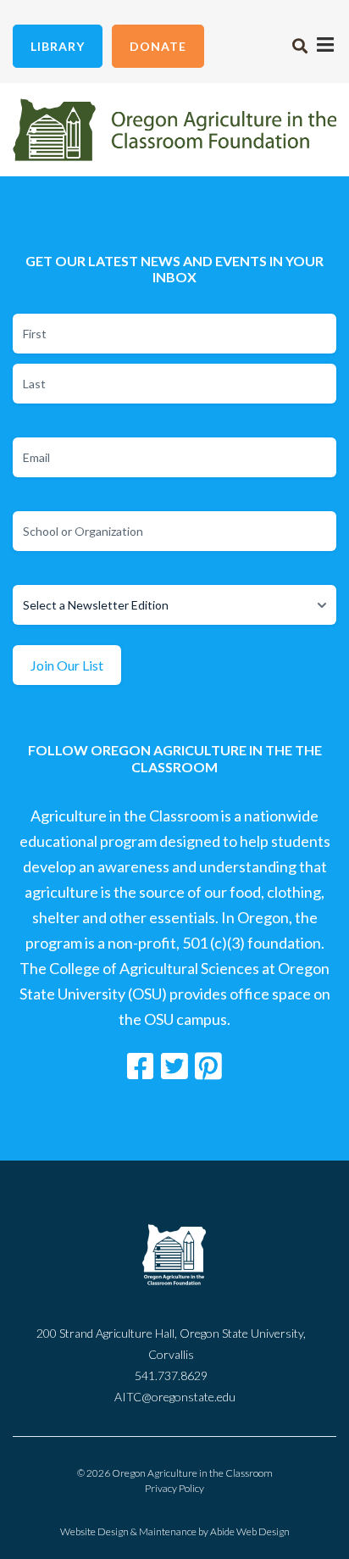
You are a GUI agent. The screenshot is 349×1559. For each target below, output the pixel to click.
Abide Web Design (250, 1531)
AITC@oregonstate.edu (174, 1396)
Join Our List (66, 665)
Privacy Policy (174, 1488)
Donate (158, 46)
